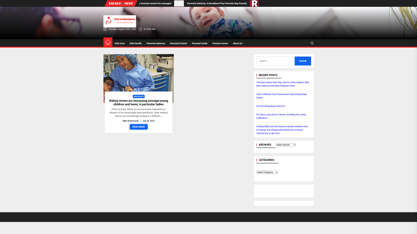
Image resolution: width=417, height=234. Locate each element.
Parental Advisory (156, 43)
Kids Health (136, 43)
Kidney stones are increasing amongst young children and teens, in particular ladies (138, 102)
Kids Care (120, 43)
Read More (138, 126)
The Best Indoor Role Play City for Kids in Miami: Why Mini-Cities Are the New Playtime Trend (282, 84)
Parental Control (178, 43)
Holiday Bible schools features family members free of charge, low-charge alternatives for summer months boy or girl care (282, 130)
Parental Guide (200, 43)
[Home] (107, 42)
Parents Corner (220, 43)
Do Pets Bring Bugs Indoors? (270, 106)
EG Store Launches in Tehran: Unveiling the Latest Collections (281, 116)
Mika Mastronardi (130, 121)
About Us (237, 43)
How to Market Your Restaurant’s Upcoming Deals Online (281, 96)
